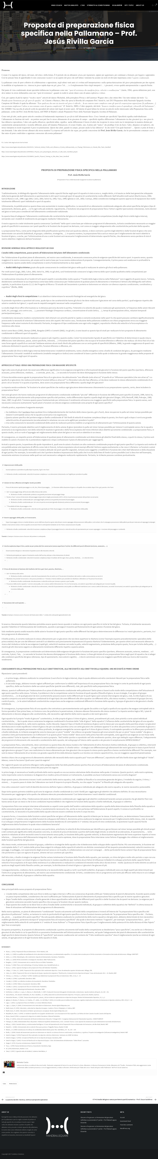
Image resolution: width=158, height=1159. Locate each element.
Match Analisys (71, 5)
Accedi (122, 1117)
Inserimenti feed (125, 1121)
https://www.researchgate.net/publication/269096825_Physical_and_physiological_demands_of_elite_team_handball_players (39, 152)
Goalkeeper (117, 5)
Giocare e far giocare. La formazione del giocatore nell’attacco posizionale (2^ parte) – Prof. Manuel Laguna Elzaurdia (99, 1120)
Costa (4, 1083)
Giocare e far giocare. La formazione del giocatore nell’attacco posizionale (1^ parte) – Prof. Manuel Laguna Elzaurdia (99, 1128)
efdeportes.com (65, 1005)
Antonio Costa (70, 48)
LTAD (83, 5)
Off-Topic (129, 5)
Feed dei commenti (126, 1125)
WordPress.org (125, 1128)
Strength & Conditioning (98, 5)
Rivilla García (13, 1083)
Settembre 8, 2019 (89, 48)
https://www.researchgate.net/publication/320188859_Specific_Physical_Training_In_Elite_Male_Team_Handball (35, 156)
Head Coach (56, 5)
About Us (140, 5)
